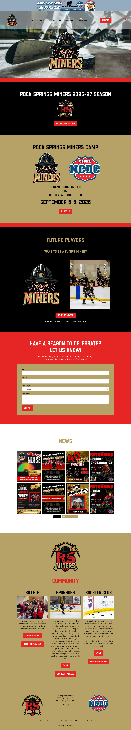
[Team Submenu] (35, 20)
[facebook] (63, 705)
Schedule (42, 20)
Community (70, 20)
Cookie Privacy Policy (52, 721)
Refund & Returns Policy (77, 721)
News (60, 20)
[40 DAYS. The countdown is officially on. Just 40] (77, 466)
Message (26, 393)
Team (32, 20)
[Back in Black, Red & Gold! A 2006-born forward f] (102, 498)
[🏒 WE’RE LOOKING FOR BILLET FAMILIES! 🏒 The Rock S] (29, 498)
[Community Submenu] (75, 20)
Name (25, 369)
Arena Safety (40, 721)
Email (24, 377)
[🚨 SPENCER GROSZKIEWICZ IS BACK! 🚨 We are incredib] (102, 466)
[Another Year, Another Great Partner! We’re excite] (53, 466)
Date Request (27, 386)
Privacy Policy (64, 721)
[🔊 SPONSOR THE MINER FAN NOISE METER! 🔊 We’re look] (29, 466)
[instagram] (68, 705)
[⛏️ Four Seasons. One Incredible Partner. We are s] (53, 498)
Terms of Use (90, 721)
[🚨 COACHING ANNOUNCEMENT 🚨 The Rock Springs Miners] (77, 498)
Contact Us (83, 20)
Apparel (52, 20)
